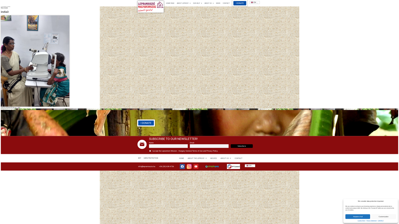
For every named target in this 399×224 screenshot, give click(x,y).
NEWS (218, 3)
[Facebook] (182, 166)
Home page (170, 3)
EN (254, 2)
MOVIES (213, 158)
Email (192, 143)
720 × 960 (17, 107)
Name (151, 143)
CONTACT (381, 220)
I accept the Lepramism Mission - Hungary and (184, 151)
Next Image (4, 8)
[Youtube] (195, 166)
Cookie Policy (361, 220)
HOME (181, 158)
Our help (196, 3)
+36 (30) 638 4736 (166, 166)
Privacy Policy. (212, 151)
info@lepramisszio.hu (146, 166)
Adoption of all (358, 216)
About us (208, 3)
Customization (383, 216)
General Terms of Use (194, 151)
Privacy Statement (371, 220)
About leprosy (183, 3)
